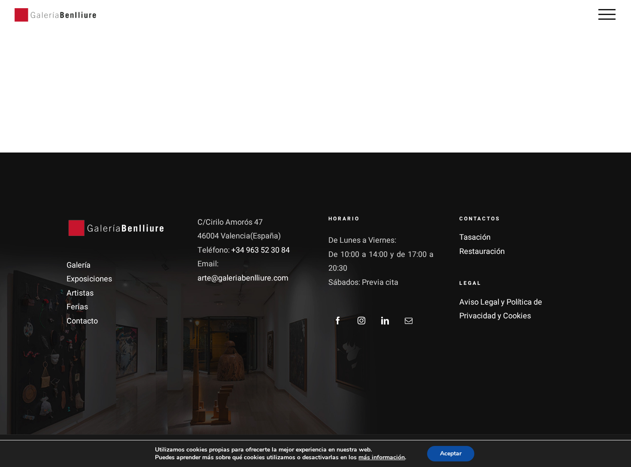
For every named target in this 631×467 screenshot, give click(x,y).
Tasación (475, 237)
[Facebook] (337, 320)
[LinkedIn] (385, 320)
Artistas (80, 293)
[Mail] (408, 320)
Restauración (482, 251)
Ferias (77, 307)
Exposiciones (89, 279)
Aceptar (450, 453)
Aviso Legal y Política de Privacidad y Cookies (500, 309)
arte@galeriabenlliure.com (242, 278)
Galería (79, 265)
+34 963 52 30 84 (260, 250)
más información (381, 457)
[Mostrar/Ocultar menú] (607, 14)
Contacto (82, 321)
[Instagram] (361, 320)
